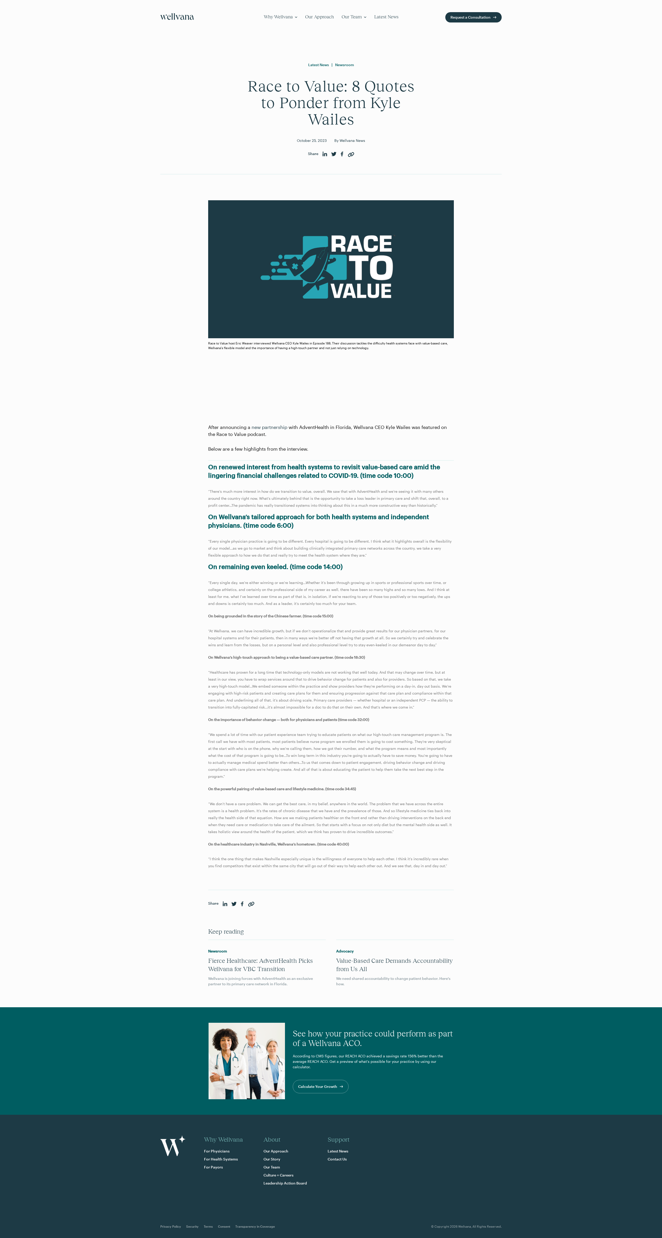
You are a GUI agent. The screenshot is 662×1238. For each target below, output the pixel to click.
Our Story (272, 1159)
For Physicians (217, 1151)
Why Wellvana (278, 16)
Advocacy (345, 951)
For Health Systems (221, 1159)
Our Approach (319, 16)
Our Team (352, 16)
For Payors (213, 1167)
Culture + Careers (279, 1175)
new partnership (269, 427)
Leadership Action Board (285, 1183)
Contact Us (337, 1159)
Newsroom (344, 65)
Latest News (386, 16)
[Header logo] (177, 17)
